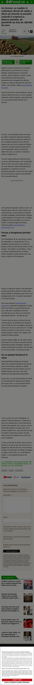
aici (22, 662)
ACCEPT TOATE (17, 680)
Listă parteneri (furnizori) (5, 676)
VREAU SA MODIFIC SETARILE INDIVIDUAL (17, 682)
